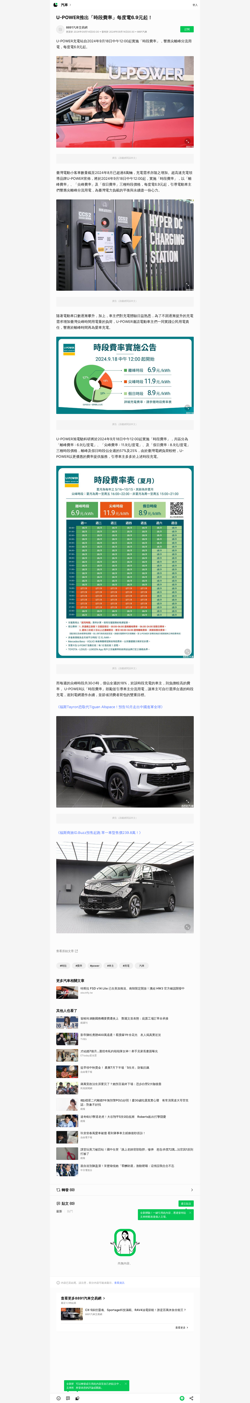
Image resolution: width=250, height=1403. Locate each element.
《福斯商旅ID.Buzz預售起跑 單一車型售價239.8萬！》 (99, 833)
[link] (68, 1398)
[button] (58, 1398)
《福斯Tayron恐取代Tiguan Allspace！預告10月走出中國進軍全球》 (110, 707)
